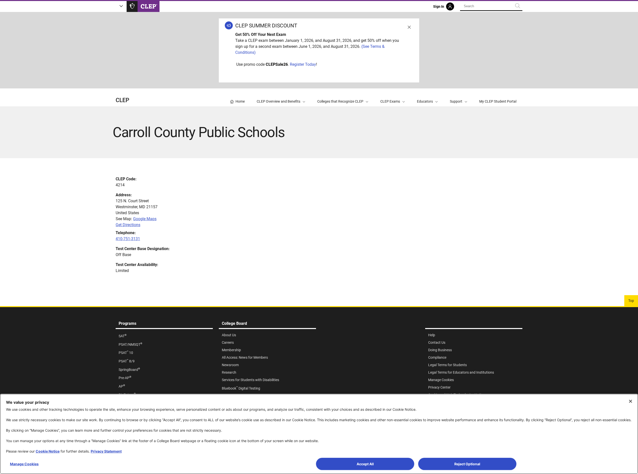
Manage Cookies (24, 464)
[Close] (630, 401)
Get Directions (128, 224)
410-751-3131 (128, 238)
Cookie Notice (48, 451)
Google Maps (145, 218)
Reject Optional (467, 464)
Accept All (365, 464)
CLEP (122, 100)
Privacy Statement (106, 451)
